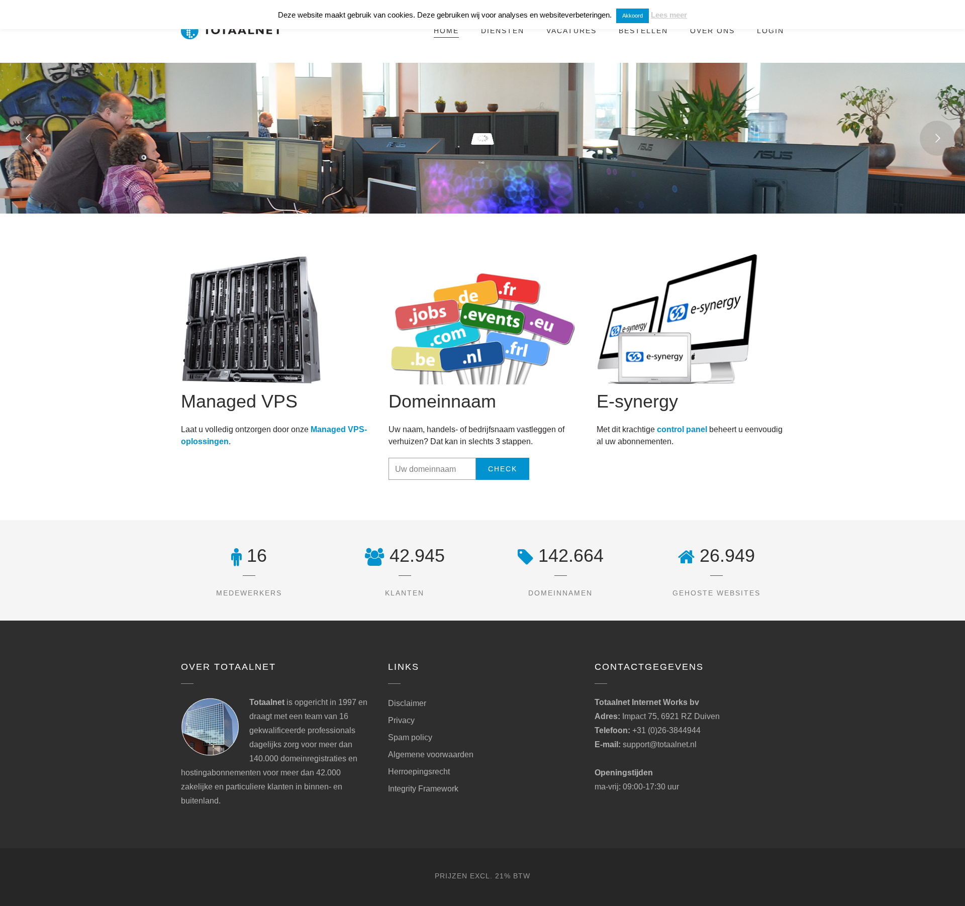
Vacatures (571, 31)
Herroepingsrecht (419, 771)
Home (446, 31)
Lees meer (669, 15)
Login (770, 31)
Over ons (712, 31)
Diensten (502, 31)
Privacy (401, 720)
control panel (682, 429)
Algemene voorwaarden (430, 754)
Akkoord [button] (632, 16)
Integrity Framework (423, 788)
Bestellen (643, 31)
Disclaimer (407, 703)
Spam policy (410, 737)
